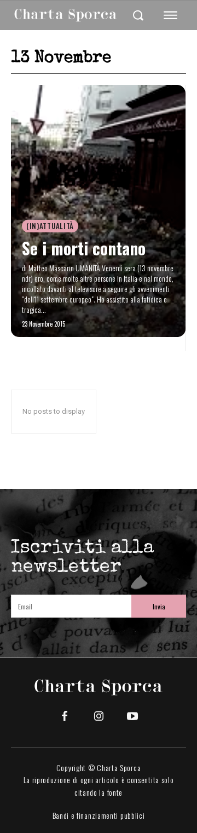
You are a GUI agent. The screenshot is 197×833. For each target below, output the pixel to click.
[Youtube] (132, 717)
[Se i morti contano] (98, 211)
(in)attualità (50, 225)
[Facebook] (64, 717)
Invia (159, 606)
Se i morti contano (84, 248)
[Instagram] (98, 717)
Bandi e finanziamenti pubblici (99, 815)
